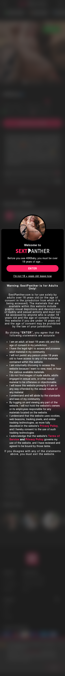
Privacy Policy (34, 439)
